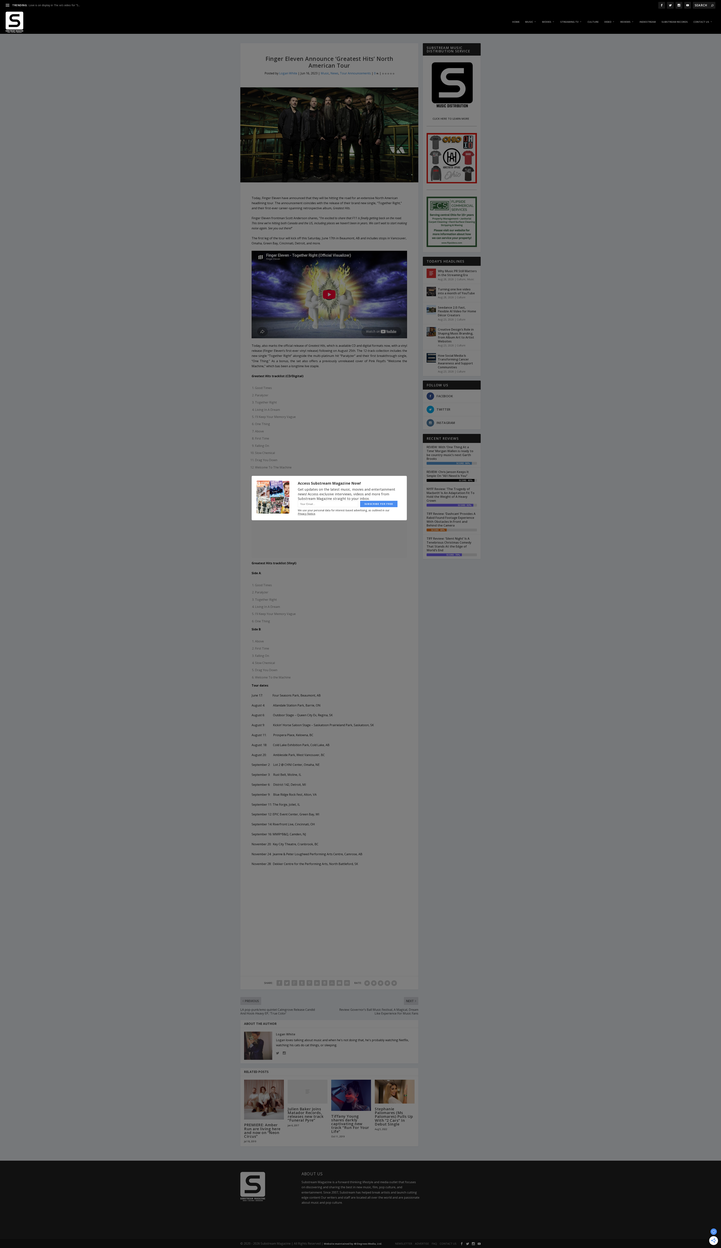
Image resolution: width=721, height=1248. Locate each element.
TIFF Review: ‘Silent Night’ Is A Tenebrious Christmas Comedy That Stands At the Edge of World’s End (449, 544)
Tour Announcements (355, 73)
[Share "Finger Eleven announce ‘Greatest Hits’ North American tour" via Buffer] (324, 983)
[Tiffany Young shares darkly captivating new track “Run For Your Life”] (351, 1095)
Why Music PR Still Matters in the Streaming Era (457, 273)
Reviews (625, 21)
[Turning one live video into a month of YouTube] (431, 291)
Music (529, 21)
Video (607, 21)
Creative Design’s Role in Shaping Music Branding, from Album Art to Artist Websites (456, 335)
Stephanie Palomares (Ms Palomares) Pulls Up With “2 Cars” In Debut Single (394, 1116)
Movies (546, 21)
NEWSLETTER (403, 1243)
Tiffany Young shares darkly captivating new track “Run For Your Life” (350, 1124)
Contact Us (701, 21)
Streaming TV (569, 21)
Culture (593, 21)
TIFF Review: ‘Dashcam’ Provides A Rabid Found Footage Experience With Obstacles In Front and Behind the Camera (451, 519)
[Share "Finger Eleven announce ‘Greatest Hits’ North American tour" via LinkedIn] (317, 983)
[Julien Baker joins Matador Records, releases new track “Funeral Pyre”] (307, 1092)
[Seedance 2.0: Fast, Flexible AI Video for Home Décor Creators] (431, 309)
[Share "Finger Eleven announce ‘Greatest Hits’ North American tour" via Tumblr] (302, 983)
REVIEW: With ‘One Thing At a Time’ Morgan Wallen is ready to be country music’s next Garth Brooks (450, 453)
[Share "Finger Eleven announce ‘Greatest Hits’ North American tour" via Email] (339, 983)
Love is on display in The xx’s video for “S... (54, 5)
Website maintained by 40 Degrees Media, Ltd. (353, 1243)
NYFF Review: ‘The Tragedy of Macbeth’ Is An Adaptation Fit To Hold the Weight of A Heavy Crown (450, 495)
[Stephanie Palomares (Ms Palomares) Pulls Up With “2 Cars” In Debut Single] (395, 1092)
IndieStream (648, 21)
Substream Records (674, 21)
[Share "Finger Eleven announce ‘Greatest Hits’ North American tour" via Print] (347, 983)
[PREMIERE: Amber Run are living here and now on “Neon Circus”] (264, 1100)
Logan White (288, 73)
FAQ (434, 1243)
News (334, 73)
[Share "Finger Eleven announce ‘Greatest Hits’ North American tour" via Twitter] (287, 983)
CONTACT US (448, 1243)
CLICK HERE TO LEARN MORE (451, 118)
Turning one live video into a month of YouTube (456, 291)
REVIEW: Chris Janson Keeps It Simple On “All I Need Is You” (448, 474)
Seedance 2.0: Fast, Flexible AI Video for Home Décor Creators (457, 311)
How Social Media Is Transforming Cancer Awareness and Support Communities (455, 361)
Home (516, 21)
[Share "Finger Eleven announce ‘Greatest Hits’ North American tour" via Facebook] (279, 983)
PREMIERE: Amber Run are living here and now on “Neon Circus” (262, 1130)
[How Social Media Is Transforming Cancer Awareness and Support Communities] (431, 358)
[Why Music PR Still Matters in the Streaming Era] (431, 273)
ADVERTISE (422, 1243)
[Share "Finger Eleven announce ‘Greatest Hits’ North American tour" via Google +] (294, 983)
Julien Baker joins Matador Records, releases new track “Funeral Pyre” (306, 1114)
